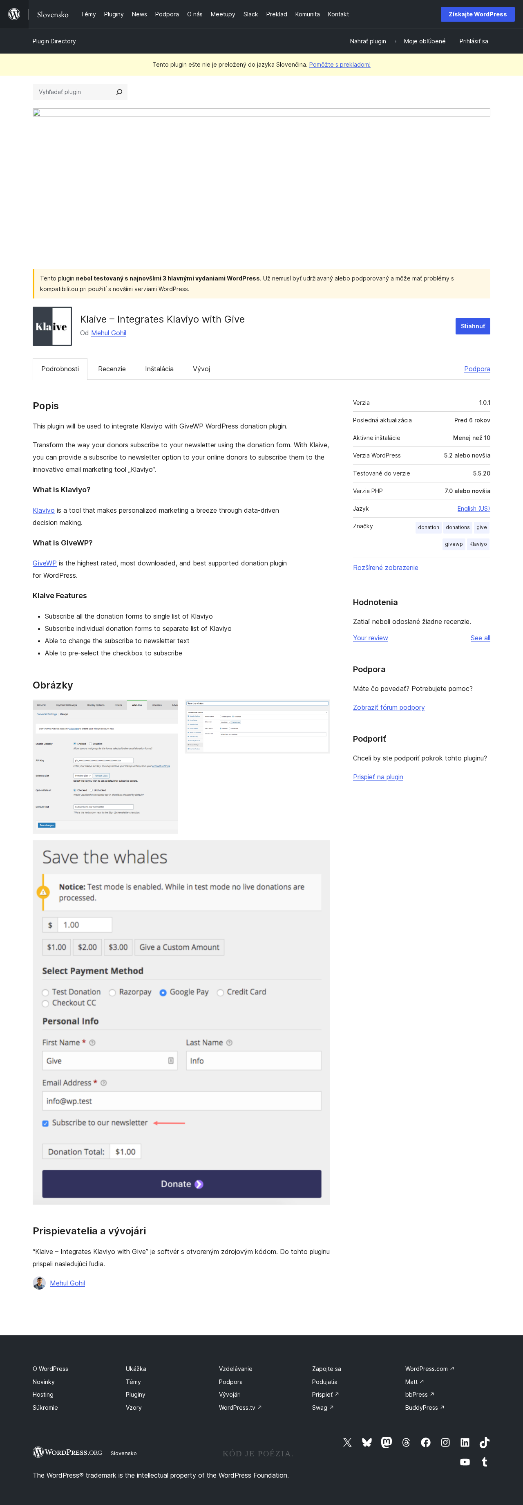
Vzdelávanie (236, 1368)
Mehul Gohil (108, 333)
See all (480, 638)
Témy (133, 1381)
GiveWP (45, 563)
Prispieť (326, 1394)
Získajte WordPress (478, 14)
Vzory (134, 1407)
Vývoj (201, 369)
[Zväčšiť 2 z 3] (319, 711)
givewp (454, 544)
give (481, 527)
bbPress (420, 1394)
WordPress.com (430, 1368)
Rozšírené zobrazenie (385, 567)
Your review (370, 638)
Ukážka (136, 1368)
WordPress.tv (240, 1407)
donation (428, 527)
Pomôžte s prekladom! (340, 64)
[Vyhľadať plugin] (119, 92)
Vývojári (230, 1394)
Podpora (477, 369)
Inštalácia (159, 369)
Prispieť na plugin (378, 777)
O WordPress (50, 1368)
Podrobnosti (60, 369)
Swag (323, 1407)
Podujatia (324, 1381)
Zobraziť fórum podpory (389, 707)
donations (458, 527)
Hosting (43, 1394)
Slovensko (124, 1453)
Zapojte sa (326, 1368)
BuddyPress (425, 1407)
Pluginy (135, 1394)
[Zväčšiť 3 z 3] (319, 851)
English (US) (474, 508)
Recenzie (112, 369)
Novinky (44, 1381)
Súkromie (45, 1407)
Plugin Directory (54, 41)
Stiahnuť (473, 326)
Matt (415, 1381)
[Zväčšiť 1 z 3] (167, 711)
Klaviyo (44, 510)
